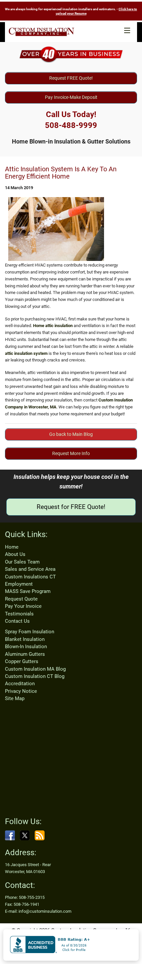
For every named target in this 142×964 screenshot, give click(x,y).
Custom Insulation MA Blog (35, 669)
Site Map (14, 698)
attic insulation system (26, 353)
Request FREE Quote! (71, 78)
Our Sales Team (22, 562)
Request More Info (71, 453)
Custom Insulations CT (30, 577)
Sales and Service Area (30, 569)
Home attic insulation (53, 325)
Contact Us (17, 621)
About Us (15, 554)
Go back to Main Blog (71, 434)
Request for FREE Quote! (71, 507)
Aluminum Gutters (25, 654)
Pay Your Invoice (23, 606)
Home (11, 547)
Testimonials (19, 614)
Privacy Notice (21, 691)
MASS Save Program (28, 591)
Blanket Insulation (25, 639)
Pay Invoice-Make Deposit (71, 97)
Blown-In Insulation (26, 647)
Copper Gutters (21, 661)
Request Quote (21, 599)
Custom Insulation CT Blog (34, 676)
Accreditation (20, 684)
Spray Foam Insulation (29, 632)
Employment (19, 584)
